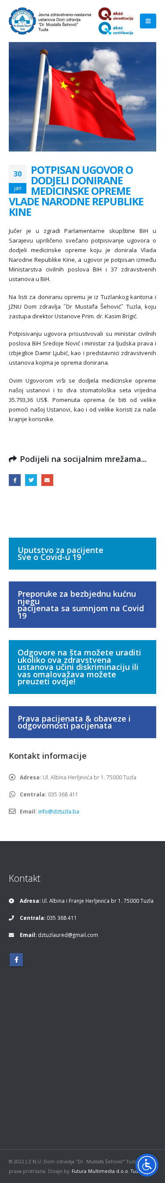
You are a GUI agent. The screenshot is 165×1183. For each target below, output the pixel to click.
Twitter (31, 480)
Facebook (15, 480)
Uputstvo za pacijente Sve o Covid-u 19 (60, 554)
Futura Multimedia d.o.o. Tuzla (107, 1171)
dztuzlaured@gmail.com (68, 934)
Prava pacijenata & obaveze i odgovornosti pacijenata (74, 722)
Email (47, 480)
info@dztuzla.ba (58, 811)
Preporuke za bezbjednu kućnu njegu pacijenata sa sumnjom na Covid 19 (81, 604)
